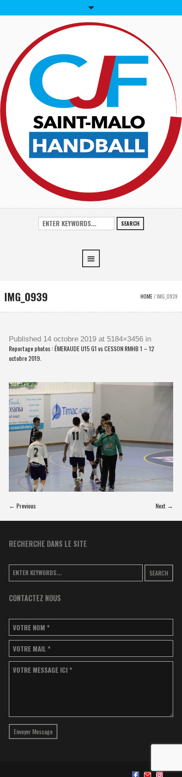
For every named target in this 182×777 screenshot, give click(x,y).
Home (146, 296)
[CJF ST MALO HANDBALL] (91, 110)
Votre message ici (42, 670)
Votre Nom (31, 627)
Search (130, 223)
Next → (164, 505)
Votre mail (31, 648)
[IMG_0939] (91, 437)
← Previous (22, 505)
